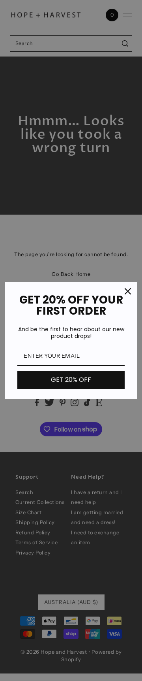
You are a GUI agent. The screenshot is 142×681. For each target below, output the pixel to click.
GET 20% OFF (71, 379)
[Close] (127, 291)
